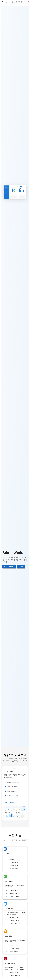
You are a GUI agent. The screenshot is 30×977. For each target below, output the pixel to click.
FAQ (19, 1)
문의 (21, 2)
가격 (14, 2)
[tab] (6, 768)
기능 (12, 2)
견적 (16, 2)
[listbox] (15, 865)
